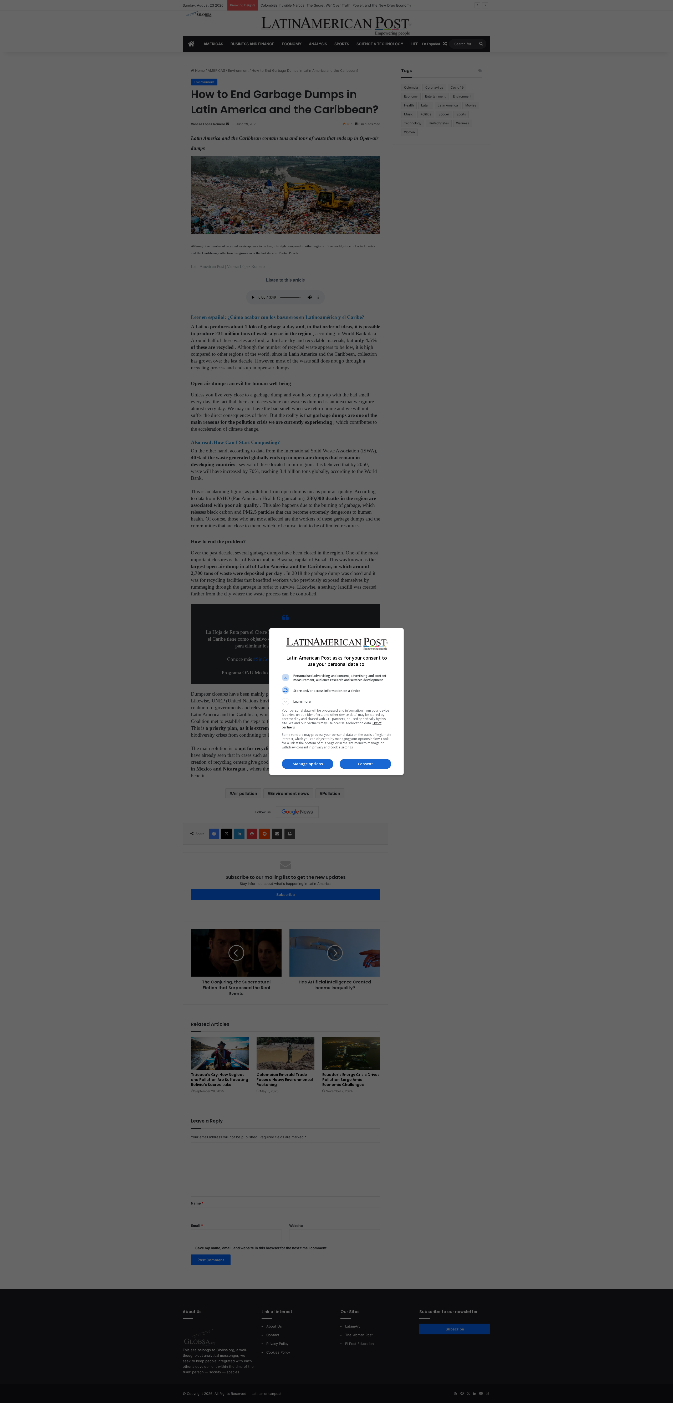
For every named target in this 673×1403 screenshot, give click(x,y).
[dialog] (336, 701)
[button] (336, 701)
